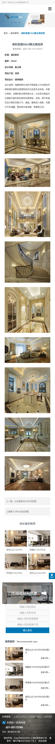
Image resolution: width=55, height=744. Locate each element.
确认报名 (27, 630)
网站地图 (42, 740)
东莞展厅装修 (35, 716)
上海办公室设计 (20, 716)
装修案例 (14, 33)
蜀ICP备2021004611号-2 (24, 740)
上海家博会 (47, 716)
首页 (6, 33)
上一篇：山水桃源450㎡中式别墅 (21, 501)
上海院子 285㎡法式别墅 (17, 511)
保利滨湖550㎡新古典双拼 (33, 33)
